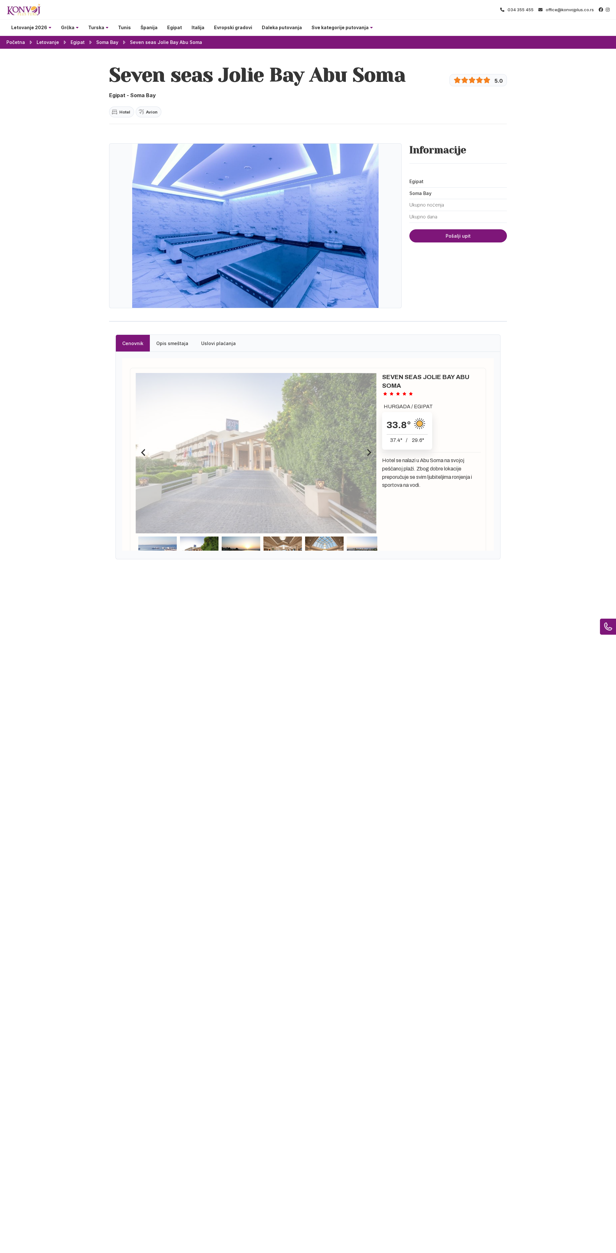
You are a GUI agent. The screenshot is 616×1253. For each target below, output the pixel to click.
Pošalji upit (458, 236)
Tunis (124, 27)
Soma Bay (107, 42)
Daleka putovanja (282, 27)
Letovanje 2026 (29, 27)
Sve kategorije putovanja (340, 27)
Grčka (67, 27)
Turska (96, 27)
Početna (15, 42)
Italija (198, 27)
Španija (149, 27)
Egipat (174, 27)
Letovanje (48, 42)
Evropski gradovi (233, 27)
